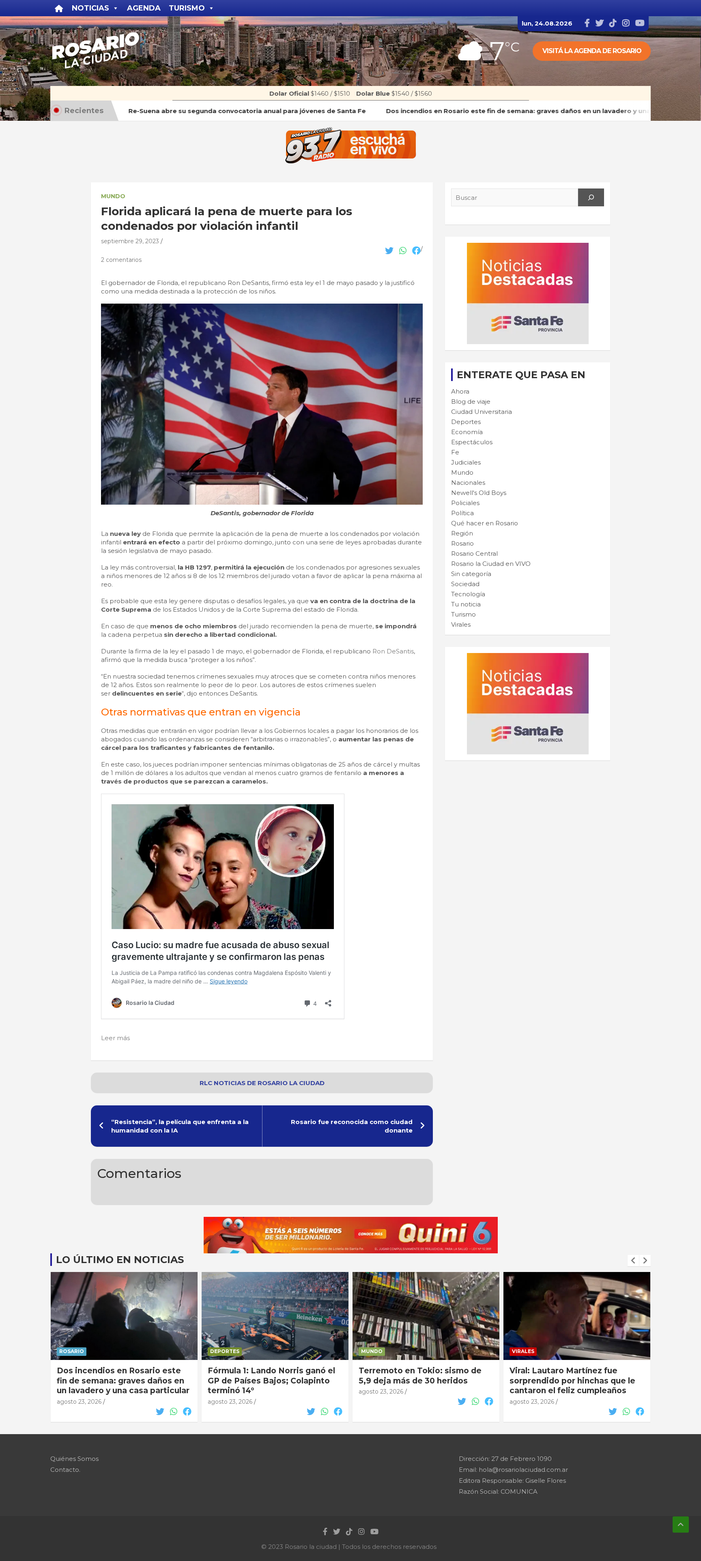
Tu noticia (466, 604)
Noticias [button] (90, 8)
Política (462, 513)
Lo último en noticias (120, 1260)
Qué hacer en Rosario (484, 523)
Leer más (115, 1038)
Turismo (463, 614)
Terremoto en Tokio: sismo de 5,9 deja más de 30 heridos (420, 1375)
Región (462, 533)
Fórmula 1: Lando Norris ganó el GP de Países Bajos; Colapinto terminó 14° (271, 1380)
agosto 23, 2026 (79, 1401)
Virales (461, 624)
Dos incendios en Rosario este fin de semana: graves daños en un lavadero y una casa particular (123, 1380)
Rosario (462, 543)
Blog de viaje (470, 401)
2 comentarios (121, 259)
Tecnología (468, 594)
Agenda (144, 8)
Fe (455, 452)
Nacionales (468, 482)
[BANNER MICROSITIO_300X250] (528, 247)
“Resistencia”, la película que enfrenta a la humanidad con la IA (180, 1126)
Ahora (460, 391)
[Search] (591, 197)
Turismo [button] (187, 8)
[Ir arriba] (681, 1524)
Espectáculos (471, 442)
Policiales (465, 503)
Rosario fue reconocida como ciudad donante (352, 1126)
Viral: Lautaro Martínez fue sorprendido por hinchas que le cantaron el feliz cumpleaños (572, 1380)
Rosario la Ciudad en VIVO (491, 563)
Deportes (466, 422)
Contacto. (65, 1469)
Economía (467, 432)
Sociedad (465, 584)
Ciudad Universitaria (481, 411)
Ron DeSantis (392, 651)
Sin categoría (471, 574)
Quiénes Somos (74, 1459)
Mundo (113, 196)
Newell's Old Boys (478, 493)
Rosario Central (474, 553)
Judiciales (466, 462)
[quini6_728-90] (351, 1221)
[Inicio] (59, 8)
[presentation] (633, 1260)
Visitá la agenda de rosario (591, 51)
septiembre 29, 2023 (130, 241)
